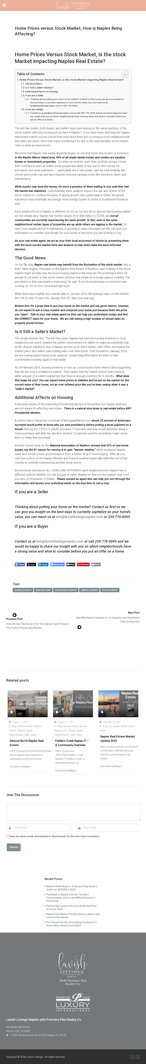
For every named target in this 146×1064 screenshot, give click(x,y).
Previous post (14, 619)
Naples (29, 730)
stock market (110, 590)
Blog (14, 726)
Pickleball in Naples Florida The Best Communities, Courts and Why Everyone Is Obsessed (70, 897)
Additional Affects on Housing (41, 91)
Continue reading (20, 766)
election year (43, 590)
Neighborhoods (16, 735)
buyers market (23, 590)
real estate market (66, 590)
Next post (134, 612)
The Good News (33, 83)
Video (26, 735)
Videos (33, 735)
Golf (65, 730)
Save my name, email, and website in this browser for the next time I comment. (54, 836)
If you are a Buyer (34, 109)
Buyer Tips (108, 726)
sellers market (89, 590)
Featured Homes (24, 726)
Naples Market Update (124, 726)
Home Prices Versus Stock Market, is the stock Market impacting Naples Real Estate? (71, 79)
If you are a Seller (34, 95)
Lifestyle (21, 730)
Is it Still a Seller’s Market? (39, 87)
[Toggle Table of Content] (123, 75)
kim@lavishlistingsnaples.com (79, 517)
